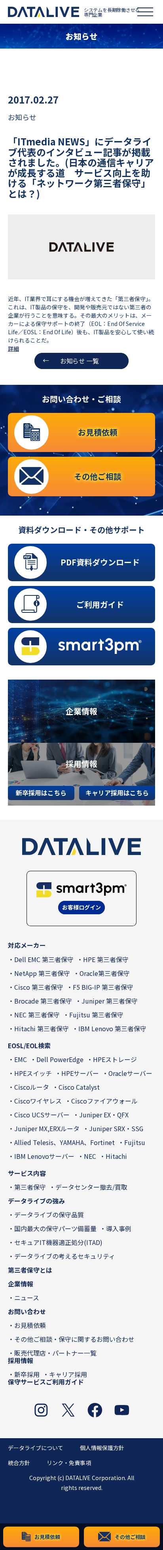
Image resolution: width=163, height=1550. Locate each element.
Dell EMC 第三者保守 (44, 959)
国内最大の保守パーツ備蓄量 (55, 1228)
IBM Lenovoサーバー (44, 1156)
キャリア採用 (68, 1374)
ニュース (26, 1297)
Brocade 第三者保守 (43, 1001)
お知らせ (22, 117)
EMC (20, 1059)
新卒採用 (27, 1374)
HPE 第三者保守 (106, 959)
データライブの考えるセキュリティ (64, 1256)
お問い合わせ (27, 1311)
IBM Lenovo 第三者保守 (112, 1028)
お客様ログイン (81, 907)
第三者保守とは (30, 1270)
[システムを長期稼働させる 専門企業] (43, 12)
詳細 (13, 348)
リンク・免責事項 (69, 1463)
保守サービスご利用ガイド (46, 1381)
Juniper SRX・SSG (116, 1128)
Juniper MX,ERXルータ (47, 1128)
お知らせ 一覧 (79, 360)
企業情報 (20, 1283)
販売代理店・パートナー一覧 (55, 1353)
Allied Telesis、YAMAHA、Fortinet (64, 1142)
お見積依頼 (30, 1325)
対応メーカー (27, 945)
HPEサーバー (80, 1073)
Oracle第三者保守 (105, 973)
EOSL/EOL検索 (29, 1045)
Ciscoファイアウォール (104, 1101)
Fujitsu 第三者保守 (96, 1014)
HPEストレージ (115, 1059)
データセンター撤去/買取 (91, 1187)
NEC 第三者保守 (37, 1014)
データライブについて (35, 1448)
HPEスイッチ (33, 1073)
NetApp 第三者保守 (42, 973)
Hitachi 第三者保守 (41, 1028)
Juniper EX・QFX (104, 1114)
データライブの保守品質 (49, 1214)
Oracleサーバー (130, 1073)
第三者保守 (30, 1187)
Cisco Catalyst (79, 1087)
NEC (90, 1156)
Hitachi (116, 1156)
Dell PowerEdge (59, 1059)
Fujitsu (134, 1142)
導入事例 (118, 1228)
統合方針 (19, 1463)
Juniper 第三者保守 (110, 1001)
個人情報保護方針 (102, 1448)
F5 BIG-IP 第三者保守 (103, 987)
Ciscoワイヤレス (38, 1101)
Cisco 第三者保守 (38, 987)
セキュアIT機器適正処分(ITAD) (58, 1242)
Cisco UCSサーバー (42, 1114)
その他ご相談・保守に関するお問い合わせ (74, 1339)
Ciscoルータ (31, 1087)
